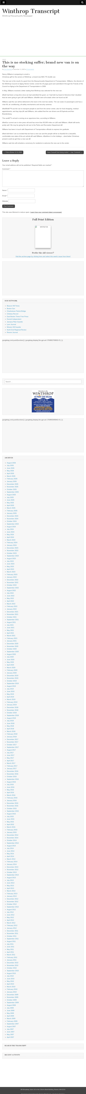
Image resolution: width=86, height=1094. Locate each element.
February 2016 (12, 798)
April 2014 (10, 856)
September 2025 (13, 492)
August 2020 (11, 654)
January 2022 (12, 609)
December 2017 (12, 739)
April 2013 (10, 888)
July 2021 (10, 625)
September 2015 (13, 811)
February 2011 (12, 957)
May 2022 (10, 598)
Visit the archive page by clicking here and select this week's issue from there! (43, 256)
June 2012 (10, 915)
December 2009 (12, 995)
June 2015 (10, 819)
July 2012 (10, 912)
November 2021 (12, 614)
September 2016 (13, 779)
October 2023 (12, 553)
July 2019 (10, 689)
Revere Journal (12, 332)
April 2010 (10, 984)
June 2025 (10, 500)
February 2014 (12, 861)
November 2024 (12, 519)
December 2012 (12, 899)
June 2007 (10, 1032)
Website (5, 201)
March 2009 (11, 1018)
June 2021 (10, 627)
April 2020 (10, 665)
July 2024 (10, 529)
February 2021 (12, 638)
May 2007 (10, 1034)
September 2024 (13, 524)
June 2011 (10, 947)
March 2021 (11, 635)
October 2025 (12, 489)
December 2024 (12, 516)
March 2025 (11, 508)
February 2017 (12, 766)
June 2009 (10, 1010)
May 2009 (10, 1013)
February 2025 (12, 511)
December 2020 (12, 643)
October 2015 (12, 808)
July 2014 (10, 848)
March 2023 (11, 572)
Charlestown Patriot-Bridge (16, 311)
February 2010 (12, 989)
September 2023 (13, 556)
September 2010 (13, 971)
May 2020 (10, 662)
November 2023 (12, 550)
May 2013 (10, 885)
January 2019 (12, 705)
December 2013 (12, 867)
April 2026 (10, 473)
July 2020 (10, 657)
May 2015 (10, 822)
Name (5, 190)
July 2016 (10, 784)
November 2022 (12, 582)
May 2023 (10, 566)
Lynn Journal (11, 324)
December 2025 (12, 484)
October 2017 (12, 745)
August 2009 (11, 1005)
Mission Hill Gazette (14, 327)
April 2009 (10, 1016)
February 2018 (12, 734)
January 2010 (12, 992)
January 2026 (12, 481)
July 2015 (10, 816)
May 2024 (10, 534)
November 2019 (12, 678)
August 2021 (11, 622)
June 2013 (10, 883)
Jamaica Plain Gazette (15, 322)
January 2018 (12, 737)
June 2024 (10, 532)
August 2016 (11, 782)
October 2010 (12, 968)
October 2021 (12, 617)
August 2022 (11, 590)
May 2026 (10, 471)
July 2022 (10, 593)
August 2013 (11, 877)
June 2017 (10, 755)
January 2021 (12, 641)
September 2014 (13, 843)
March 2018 (11, 731)
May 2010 (10, 981)
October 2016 (12, 776)
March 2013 (11, 891)
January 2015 (12, 832)
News (4, 59)
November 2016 (12, 774)
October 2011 (11, 936)
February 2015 (12, 830)
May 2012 (10, 917)
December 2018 (12, 707)
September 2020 (13, 651)
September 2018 (13, 715)
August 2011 (11, 941)
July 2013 (10, 880)
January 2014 (12, 864)
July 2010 (10, 976)
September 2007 (13, 1024)
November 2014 (12, 838)
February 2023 (12, 574)
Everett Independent (14, 319)
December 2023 (12, 548)
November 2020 (12, 646)
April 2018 (10, 729)
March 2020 (11, 667)
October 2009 (12, 1000)
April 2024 (10, 537)
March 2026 (11, 476)
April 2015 (10, 824)
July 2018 (10, 721)
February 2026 (12, 479)
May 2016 (10, 790)
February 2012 (12, 925)
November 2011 (12, 933)
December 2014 (12, 835)
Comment (6, 169)
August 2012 (11, 909)
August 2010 (11, 973)
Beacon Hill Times (13, 306)
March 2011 (11, 955)
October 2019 (12, 681)
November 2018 (12, 710)
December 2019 (12, 675)
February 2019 (12, 702)
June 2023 (10, 564)
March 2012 (11, 923)
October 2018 (12, 713)
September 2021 (13, 619)
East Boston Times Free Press (17, 316)
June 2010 (10, 979)
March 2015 (11, 827)
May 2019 (10, 694)
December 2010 (12, 963)
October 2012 (12, 904)
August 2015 (11, 814)
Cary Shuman (8, 69)
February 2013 (12, 893)
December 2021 (12, 612)
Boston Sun (11, 308)
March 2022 (11, 604)
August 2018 (11, 718)
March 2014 (11, 859)
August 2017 (11, 750)
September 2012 (13, 907)
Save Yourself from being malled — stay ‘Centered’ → (64, 152)
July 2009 (10, 1008)
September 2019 (13, 683)
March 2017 (11, 763)
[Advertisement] (43, 40)
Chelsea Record (12, 314)
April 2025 (10, 505)
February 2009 (12, 1021)
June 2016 (10, 787)
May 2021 (10, 630)
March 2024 (11, 540)
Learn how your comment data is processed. (46, 212)
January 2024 (12, 545)
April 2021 (10, 633)
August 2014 (11, 846)
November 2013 (12, 869)
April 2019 (10, 697)
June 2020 (10, 659)
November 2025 (12, 487)
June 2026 (10, 468)
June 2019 (10, 691)
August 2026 (11, 463)
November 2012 (12, 901)
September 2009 (13, 1002)
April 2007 (10, 1037)
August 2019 (11, 686)
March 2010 (11, 987)
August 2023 (11, 558)
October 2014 (12, 840)
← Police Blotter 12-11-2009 (13, 152)
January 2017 (12, 768)
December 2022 (12, 580)
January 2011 (11, 960)
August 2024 (11, 527)
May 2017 (10, 758)
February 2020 (12, 670)
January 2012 (12, 928)
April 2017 (10, 761)
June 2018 (10, 723)
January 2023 (12, 577)
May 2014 (10, 853)
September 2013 (13, 875)
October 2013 (12, 872)
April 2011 (10, 952)
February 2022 (12, 606)
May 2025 (10, 503)
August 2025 (11, 495)
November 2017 (12, 742)
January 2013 (12, 896)
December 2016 (12, 771)
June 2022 (10, 596)
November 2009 (12, 997)
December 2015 (12, 803)
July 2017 (10, 753)
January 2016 (12, 800)
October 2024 (12, 521)
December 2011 (12, 931)
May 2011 (10, 949)
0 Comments (30, 69)
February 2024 (12, 542)
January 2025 (12, 513)
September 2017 (13, 747)
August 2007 (11, 1026)
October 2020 (12, 649)
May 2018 (10, 726)
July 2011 (10, 944)
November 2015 (12, 806)
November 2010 (12, 965)
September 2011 (13, 939)
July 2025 (10, 497)
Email (4, 196)
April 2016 (10, 792)
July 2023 (10, 561)
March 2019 (11, 699)
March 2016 (11, 795)
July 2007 (10, 1029)
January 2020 (12, 673)
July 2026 (10, 465)
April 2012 (10, 920)
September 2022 (13, 588)
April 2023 (10, 569)
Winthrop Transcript (31, 11)
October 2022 (12, 585)
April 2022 (10, 601)
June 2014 (10, 851)
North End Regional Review (16, 330)
